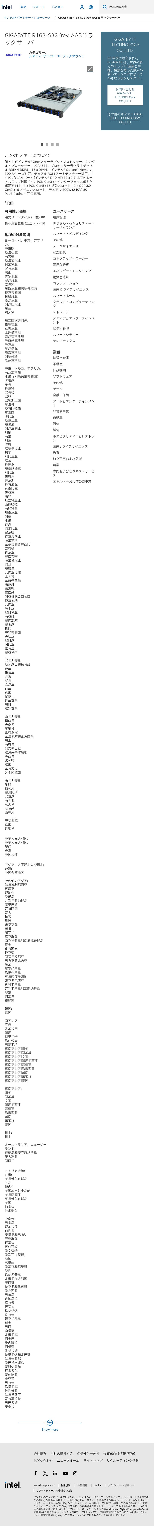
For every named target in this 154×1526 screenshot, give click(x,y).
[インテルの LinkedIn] (55, 1474)
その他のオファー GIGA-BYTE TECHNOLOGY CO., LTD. (125, 118)
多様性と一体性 (88, 1454)
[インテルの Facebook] (35, 1474)
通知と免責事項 (80, 1506)
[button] (90, 69)
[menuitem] (27, 17)
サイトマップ (93, 1461)
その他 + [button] (57, 7)
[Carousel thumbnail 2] (47, 144)
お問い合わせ (43, 1461)
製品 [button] (23, 7)
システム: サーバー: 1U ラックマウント (57, 56)
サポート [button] (39, 7)
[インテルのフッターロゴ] (13, 1484)
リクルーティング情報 (123, 1461)
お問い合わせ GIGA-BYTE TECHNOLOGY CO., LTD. (125, 95)
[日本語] (91, 7)
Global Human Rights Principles (121, 1509)
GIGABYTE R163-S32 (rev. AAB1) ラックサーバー (49, 39)
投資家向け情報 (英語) (119, 1454)
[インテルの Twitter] (45, 1474)
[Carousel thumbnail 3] (52, 144)
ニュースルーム (68, 1461)
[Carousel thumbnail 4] (57, 144)
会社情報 (40, 1454)
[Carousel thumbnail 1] (42, 144)
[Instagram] (75, 1474)
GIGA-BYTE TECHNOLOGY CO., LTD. (125, 44)
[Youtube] (65, 1474)
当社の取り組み (62, 1454)
